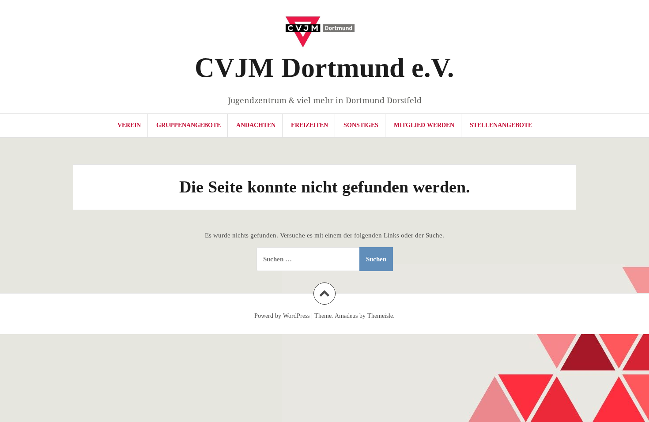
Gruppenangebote (188, 125)
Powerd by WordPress (281, 316)
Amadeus (346, 316)
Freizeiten (309, 125)
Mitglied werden (424, 125)
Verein (129, 125)
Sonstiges (360, 125)
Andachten (255, 125)
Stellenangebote (501, 125)
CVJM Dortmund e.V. (324, 68)
